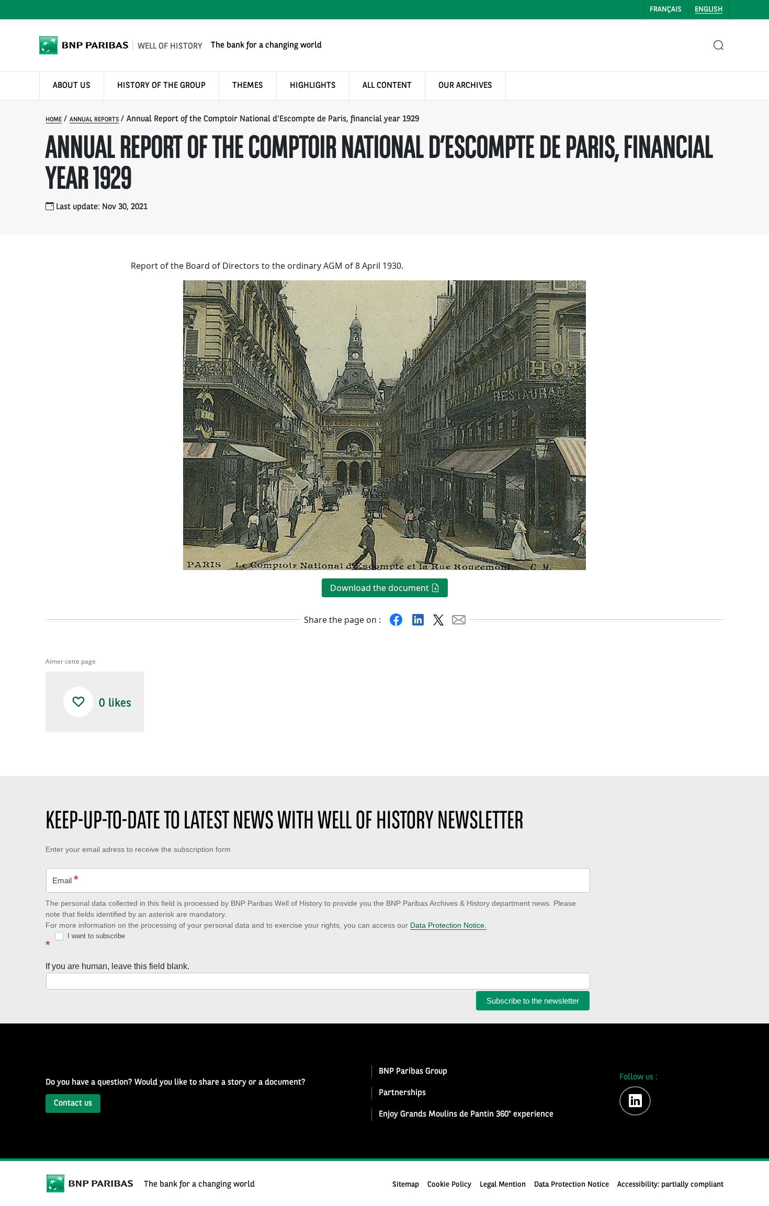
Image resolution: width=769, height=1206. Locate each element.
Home (54, 120)
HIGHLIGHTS (313, 86)
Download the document (380, 588)
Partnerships (402, 1093)
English (708, 9)
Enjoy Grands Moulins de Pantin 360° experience (466, 1114)
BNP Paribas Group (413, 1071)
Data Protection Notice (571, 1185)
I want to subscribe (95, 936)
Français (666, 9)
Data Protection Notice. (448, 925)
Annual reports (94, 120)
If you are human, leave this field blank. (117, 966)
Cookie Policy (449, 1185)
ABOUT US (72, 86)
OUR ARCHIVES (465, 86)
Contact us (73, 1103)
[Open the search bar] (719, 45)
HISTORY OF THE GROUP (161, 86)
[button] (78, 702)
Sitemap (405, 1185)
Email (65, 879)
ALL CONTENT (387, 86)
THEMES (247, 86)
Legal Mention (503, 1185)
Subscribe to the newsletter (533, 1000)
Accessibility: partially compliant (670, 1185)
